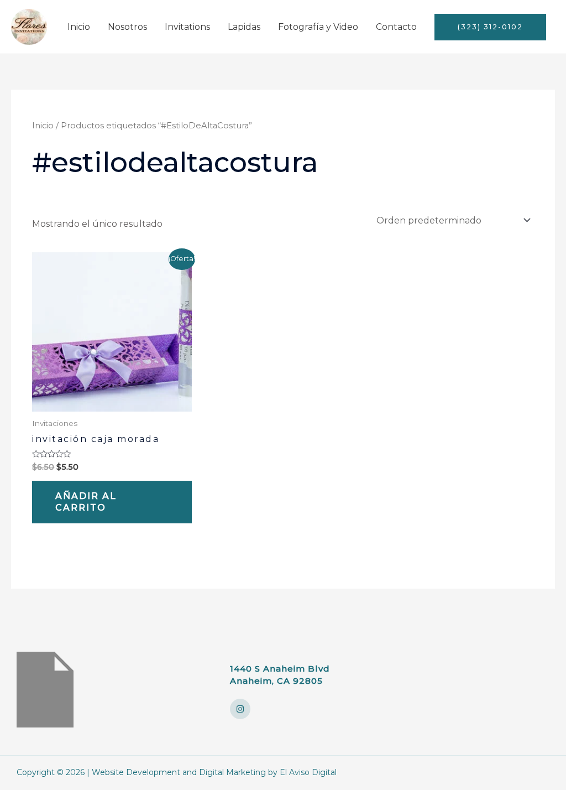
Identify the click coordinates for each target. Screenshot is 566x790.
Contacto (396, 27)
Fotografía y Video (318, 27)
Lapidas (244, 27)
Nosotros (127, 27)
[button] (490, 27)
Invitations (187, 27)
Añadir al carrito (86, 502)
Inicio (78, 27)
